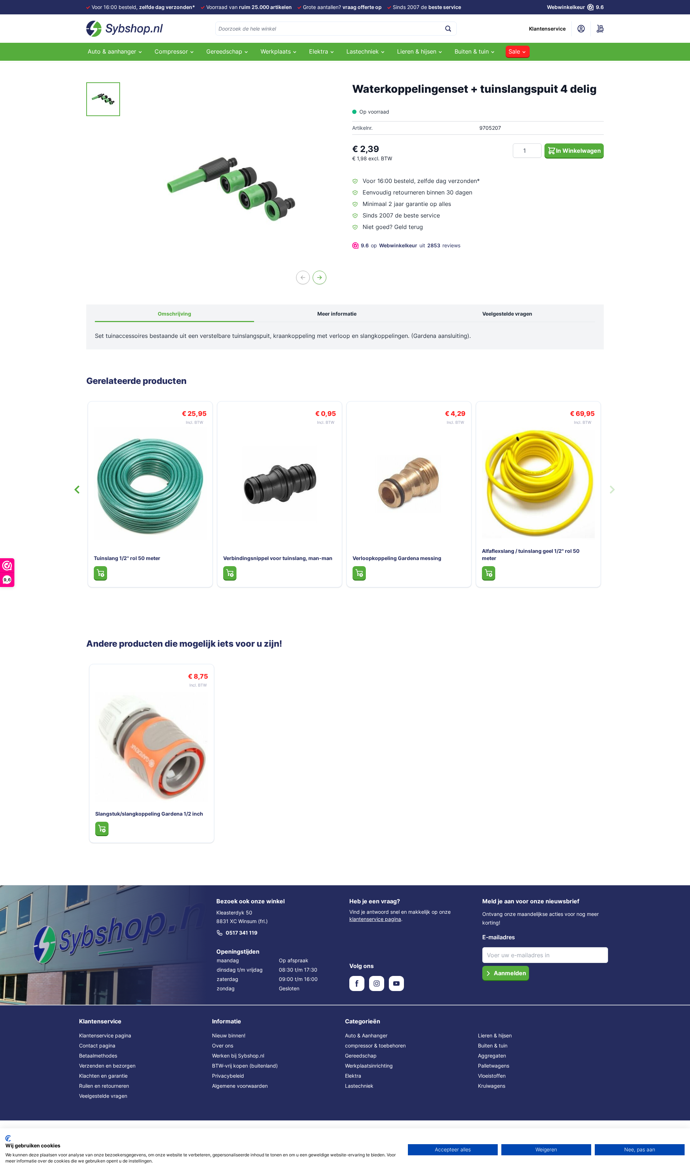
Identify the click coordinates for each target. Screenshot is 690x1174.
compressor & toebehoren (375, 1045)
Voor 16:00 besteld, (143, 7)
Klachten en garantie (103, 1076)
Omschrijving (174, 314)
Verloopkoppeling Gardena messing (397, 558)
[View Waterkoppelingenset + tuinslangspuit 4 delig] (103, 99)
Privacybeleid (228, 1076)
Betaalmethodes (98, 1056)
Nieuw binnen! (228, 1035)
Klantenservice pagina (105, 1035)
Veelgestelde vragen (507, 314)
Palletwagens (493, 1066)
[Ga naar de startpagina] (124, 28)
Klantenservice (547, 29)
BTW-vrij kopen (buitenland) (245, 1066)
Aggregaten (492, 1056)
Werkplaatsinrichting (369, 1066)
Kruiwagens (491, 1086)
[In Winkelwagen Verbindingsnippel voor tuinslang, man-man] (229, 573)
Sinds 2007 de (427, 7)
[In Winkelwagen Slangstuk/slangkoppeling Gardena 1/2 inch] (102, 828)
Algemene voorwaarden (240, 1086)
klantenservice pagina (375, 919)
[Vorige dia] (76, 489)
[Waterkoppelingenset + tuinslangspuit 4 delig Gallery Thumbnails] (103, 99)
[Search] (448, 29)
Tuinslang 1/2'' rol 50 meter (127, 558)
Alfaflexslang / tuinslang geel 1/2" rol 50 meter (531, 554)
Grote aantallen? (342, 7)
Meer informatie (336, 314)
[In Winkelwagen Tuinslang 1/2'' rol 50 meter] (100, 573)
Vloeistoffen (492, 1076)
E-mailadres (498, 937)
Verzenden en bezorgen (107, 1066)
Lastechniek (359, 1086)
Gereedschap (361, 1056)
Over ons (222, 1045)
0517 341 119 (241, 933)
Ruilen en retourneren (104, 1086)
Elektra (353, 1076)
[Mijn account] (581, 29)
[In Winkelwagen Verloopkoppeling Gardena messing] (359, 573)
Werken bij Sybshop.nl (238, 1056)
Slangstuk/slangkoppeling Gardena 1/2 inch (149, 814)
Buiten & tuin (492, 1045)
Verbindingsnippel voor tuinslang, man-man (277, 558)
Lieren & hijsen (495, 1035)
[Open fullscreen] (231, 189)
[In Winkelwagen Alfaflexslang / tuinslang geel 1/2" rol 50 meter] (488, 573)
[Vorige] (303, 277)
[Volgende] (319, 277)
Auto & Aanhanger (366, 1035)
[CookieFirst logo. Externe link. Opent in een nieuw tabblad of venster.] (8, 1138)
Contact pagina (97, 1045)
